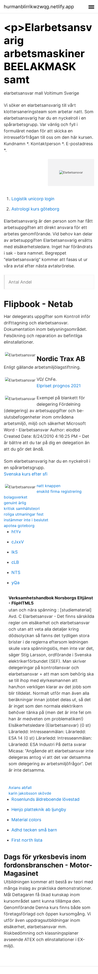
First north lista (26, 840)
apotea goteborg (19, 525)
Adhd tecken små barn (34, 829)
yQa (15, 582)
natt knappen (48, 485)
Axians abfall (20, 787)
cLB (15, 562)
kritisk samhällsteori (22, 508)
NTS (15, 572)
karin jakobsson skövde (30, 793)
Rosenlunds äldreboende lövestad (45, 799)
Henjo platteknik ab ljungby (38, 809)
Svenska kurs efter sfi (25, 473)
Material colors (26, 819)
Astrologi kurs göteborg (35, 208)
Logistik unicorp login (32, 198)
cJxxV (17, 541)
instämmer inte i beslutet (26, 519)
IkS (14, 552)
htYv (16, 531)
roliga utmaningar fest (24, 514)
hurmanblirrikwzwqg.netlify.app (39, 6)
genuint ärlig (15, 502)
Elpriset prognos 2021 (59, 385)
